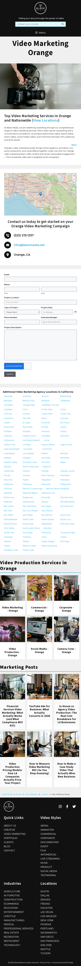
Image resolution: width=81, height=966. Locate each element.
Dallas (44, 895)
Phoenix (45, 924)
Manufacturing (14, 920)
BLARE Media (7, 794)
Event (44, 846)
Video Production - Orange (12, 652)
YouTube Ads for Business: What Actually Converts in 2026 (39, 711)
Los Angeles (48, 916)
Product (46, 867)
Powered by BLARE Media (62, 963)
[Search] (62, 24)
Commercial (48, 834)
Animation (47, 829)
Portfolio (10, 838)
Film (43, 850)
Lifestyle (10, 916)
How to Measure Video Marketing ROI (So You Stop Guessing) (39, 768)
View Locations (45, 120)
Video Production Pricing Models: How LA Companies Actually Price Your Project (12, 773)
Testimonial (48, 875)
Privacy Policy (45, 963)
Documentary (49, 842)
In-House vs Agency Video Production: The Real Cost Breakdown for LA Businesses (66, 714)
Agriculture (12, 891)
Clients (8, 842)
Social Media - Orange (39, 650)
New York (46, 920)
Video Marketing (31, 794)
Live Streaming (50, 858)
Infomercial (48, 854)
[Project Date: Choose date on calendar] (75, 312)
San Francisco (49, 941)
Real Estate (11, 932)
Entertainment (14, 912)
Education (11, 907)
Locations (44, 794)
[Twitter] (74, 806)
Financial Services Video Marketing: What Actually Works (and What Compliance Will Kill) (12, 715)
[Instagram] (60, 806)
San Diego (46, 936)
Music (44, 862)
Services (19, 794)
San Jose (46, 945)
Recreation (11, 936)
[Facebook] (67, 806)
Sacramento (48, 932)
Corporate (47, 838)
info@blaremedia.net (29, 245)
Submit (9, 374)
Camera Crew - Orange (66, 650)
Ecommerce (11, 903)
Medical (9, 924)
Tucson (45, 953)
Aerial (44, 825)
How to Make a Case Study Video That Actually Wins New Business (66, 770)
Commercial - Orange (39, 609)
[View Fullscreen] (7, 175)
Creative (9, 829)
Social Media (48, 871)
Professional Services (18, 928)
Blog (7, 846)
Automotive (12, 895)
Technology (12, 945)
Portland (46, 928)
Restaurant (11, 941)
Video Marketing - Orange (12, 609)
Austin (44, 891)
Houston (46, 907)
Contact (9, 850)
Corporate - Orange (66, 609)
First (6, 293)
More (74, 145)
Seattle (45, 949)
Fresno (45, 903)
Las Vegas (46, 912)
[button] (40, 194)
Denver (45, 899)
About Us (10, 825)
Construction (13, 899)
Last (43, 293)
